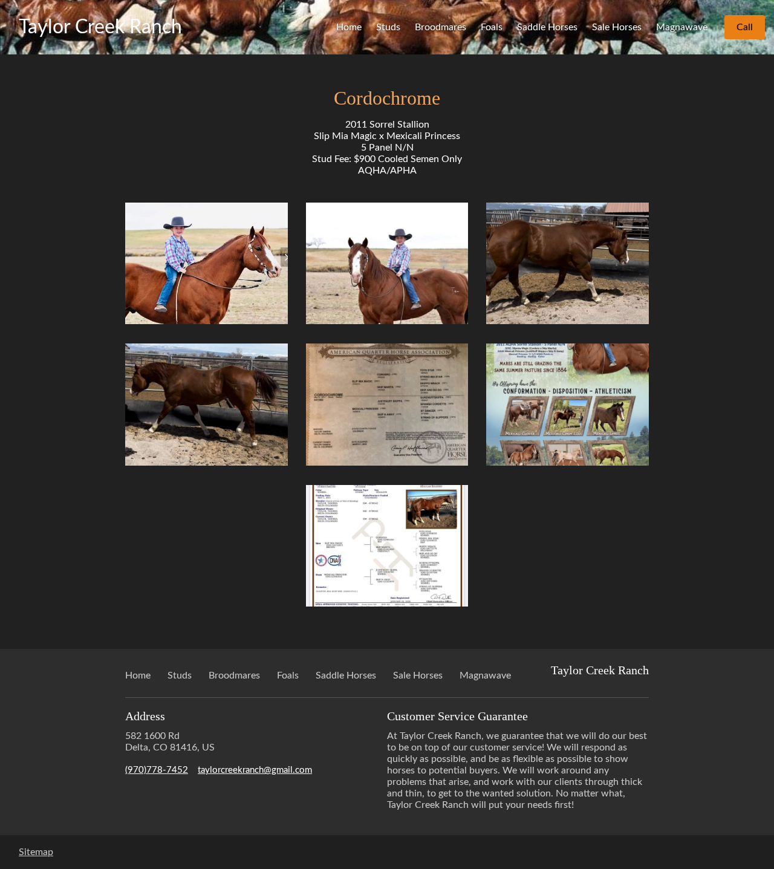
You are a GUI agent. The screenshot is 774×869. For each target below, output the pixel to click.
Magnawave (681, 27)
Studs (388, 27)
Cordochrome (387, 98)
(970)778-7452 (156, 770)
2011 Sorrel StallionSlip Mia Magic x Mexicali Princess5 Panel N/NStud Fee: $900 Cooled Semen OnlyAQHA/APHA (387, 147)
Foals (491, 27)
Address (145, 716)
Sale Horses (617, 27)
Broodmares (440, 27)
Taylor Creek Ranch (100, 27)
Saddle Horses (547, 27)
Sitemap (36, 852)
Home (349, 27)
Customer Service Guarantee (457, 716)
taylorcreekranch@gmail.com (255, 770)
